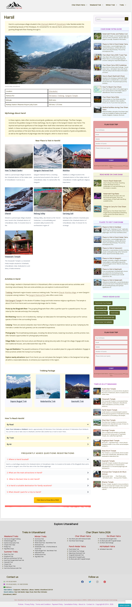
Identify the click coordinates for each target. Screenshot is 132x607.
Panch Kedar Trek (101, 308)
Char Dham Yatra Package (76, 541)
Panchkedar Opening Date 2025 (105, 317)
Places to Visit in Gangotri (111, 258)
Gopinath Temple (108, 461)
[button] (48, 424)
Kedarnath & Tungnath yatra (77, 557)
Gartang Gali (77, 199)
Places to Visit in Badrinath (112, 269)
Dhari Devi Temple (108, 420)
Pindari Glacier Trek (9, 566)
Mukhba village (70, 292)
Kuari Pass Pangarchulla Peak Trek (14, 560)
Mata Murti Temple (109, 451)
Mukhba (77, 156)
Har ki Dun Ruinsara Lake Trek (12, 568)
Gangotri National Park (48, 156)
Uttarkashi (44, 24)
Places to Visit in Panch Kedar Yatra (115, 44)
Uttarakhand (61, 24)
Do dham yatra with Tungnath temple (110, 541)
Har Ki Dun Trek (39, 539)
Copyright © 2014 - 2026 (104, 604)
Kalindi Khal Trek (39, 552)
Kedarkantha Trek (18, 386)
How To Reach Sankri (19, 156)
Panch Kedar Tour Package (103, 303)
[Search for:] (110, 19)
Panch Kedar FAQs (101, 313)
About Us (82, 604)
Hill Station (53, 96)
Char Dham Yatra (78, 5)
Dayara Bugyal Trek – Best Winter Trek (46, 550)
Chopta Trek (7, 564)
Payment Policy (57, 604)
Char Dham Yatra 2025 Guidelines (114, 65)
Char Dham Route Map (111, 209)
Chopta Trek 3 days (9, 545)
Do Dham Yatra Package (106, 543)
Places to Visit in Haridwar (111, 227)
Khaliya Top (7, 547)
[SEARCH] (126, 19)
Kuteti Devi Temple (109, 389)
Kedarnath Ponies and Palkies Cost (115, 34)
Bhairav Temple (107, 482)
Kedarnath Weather (110, 196)
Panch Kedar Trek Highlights (104, 322)
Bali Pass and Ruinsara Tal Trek (13, 558)
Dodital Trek (77, 386)
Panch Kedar (114, 313)
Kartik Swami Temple (109, 410)
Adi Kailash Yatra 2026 (106, 549)
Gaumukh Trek (48, 386)
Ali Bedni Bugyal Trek (10, 541)
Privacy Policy (29, 604)
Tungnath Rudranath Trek (76, 555)
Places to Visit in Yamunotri (112, 248)
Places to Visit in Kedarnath (112, 280)
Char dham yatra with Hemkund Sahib (80, 539)
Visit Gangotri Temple (13, 301)
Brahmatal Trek (39, 545)
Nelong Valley (48, 199)
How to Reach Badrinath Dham (113, 76)
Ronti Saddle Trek (40, 541)
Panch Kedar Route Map (117, 308)
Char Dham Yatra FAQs (110, 97)
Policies (20, 604)
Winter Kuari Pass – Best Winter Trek (45, 543)
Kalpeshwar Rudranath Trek (77, 553)
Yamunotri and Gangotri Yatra (108, 539)
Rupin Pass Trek (9, 554)
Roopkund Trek (8, 556)
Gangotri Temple (71, 96)
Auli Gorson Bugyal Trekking (12, 539)
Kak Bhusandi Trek (40, 554)
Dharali (19, 199)
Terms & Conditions (118, 165)
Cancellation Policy (70, 604)
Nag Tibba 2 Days (9, 549)
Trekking (60, 96)
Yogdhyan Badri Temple (110, 440)
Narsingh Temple (108, 430)
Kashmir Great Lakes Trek (11, 543)
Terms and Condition (43, 604)
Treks (122, 5)
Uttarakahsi (53, 91)
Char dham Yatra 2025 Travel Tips (114, 55)
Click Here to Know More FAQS (48, 500)
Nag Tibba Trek (39, 556)
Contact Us (90, 604)
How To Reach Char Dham (111, 87)
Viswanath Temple (19, 242)
